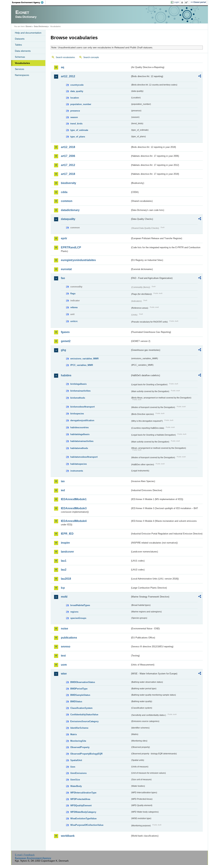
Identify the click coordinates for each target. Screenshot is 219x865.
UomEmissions (78, 773)
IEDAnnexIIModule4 (74, 521)
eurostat (66, 269)
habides (66, 375)
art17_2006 (68, 156)
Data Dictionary (41, 26)
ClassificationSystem (81, 708)
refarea (74, 307)
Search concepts (91, 57)
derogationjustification (82, 420)
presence (75, 110)
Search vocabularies (65, 57)
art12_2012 (68, 76)
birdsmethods (77, 398)
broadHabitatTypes (80, 605)
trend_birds (76, 123)
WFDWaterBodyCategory (83, 812)
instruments (76, 470)
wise (64, 673)
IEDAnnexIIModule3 (74, 508)
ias (63, 481)
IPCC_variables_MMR (81, 365)
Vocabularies (22, 63)
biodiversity (68, 183)
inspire (65, 542)
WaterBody (76, 786)
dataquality (68, 219)
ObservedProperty (79, 747)
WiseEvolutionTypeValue (83, 818)
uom (64, 664)
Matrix (73, 734)
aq (62, 67)
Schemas (20, 56)
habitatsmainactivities (81, 441)
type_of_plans (77, 136)
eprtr (64, 238)
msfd (64, 596)
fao (63, 278)
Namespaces (22, 75)
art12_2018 (68, 147)
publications (69, 637)
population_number (80, 104)
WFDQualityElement (81, 805)
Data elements (23, 51)
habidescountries (79, 427)
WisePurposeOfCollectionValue (86, 825)
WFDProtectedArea (80, 799)
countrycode (76, 85)
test (63, 655)
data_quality (76, 91)
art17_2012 (68, 165)
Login (176, 2)
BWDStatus (76, 701)
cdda (64, 192)
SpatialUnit (76, 760)
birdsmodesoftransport (82, 406)
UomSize (75, 779)
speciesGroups (78, 618)
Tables (18, 44)
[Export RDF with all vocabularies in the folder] (199, 77)
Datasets (19, 38)
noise (64, 628)
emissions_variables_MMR (84, 358)
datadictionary (70, 210)
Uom (72, 766)
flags (72, 293)
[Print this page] (183, 2)
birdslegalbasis (78, 384)
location (74, 97)
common (66, 201)
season (74, 117)
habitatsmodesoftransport (84, 457)
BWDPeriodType (78, 688)
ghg (63, 350)
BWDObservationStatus (82, 682)
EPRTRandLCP (71, 247)
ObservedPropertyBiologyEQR (86, 753)
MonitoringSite (78, 741)
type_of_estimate (79, 130)
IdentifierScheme (79, 728)
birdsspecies (77, 413)
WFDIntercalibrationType (83, 792)
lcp (63, 587)
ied (63, 490)
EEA (29, 2)
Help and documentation (28, 32)
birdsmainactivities (80, 391)
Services (19, 69)
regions (74, 611)
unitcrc (74, 321)
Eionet (28, 26)
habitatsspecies (78, 464)
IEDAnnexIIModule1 (74, 499)
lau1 (63, 560)
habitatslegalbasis (79, 434)
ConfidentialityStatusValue (84, 714)
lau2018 (66, 578)
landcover (67, 551)
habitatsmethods (79, 448)
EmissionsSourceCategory (84, 721)
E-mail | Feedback (25, 854)
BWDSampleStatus (80, 695)
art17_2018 (68, 173)
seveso (65, 646)
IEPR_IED (67, 533)
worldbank (68, 835)
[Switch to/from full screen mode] (187, 2)
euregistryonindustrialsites (78, 260)
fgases (65, 332)
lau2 (63, 569)
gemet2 (65, 341)
